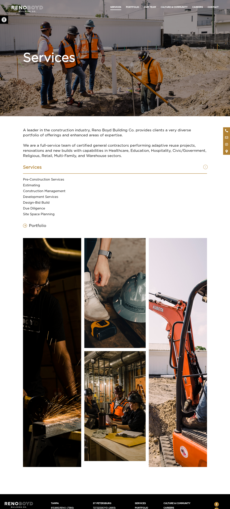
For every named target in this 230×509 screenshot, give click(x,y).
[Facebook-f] (216, 504)
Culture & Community (174, 7)
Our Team (150, 7)
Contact (213, 7)
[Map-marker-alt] (226, 151)
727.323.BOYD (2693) (104, 508)
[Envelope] (226, 137)
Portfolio (132, 7)
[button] (4, 20)
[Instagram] (226, 144)
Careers (197, 7)
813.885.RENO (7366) (62, 508)
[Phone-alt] (226, 130)
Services (115, 7)
